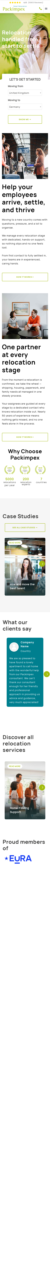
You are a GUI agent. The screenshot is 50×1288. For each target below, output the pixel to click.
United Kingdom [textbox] (19, 92)
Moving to (14, 100)
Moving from (15, 86)
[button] (42, 564)
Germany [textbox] (14, 106)
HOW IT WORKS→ (25, 277)
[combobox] (25, 93)
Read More (15, 542)
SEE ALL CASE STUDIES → (25, 527)
